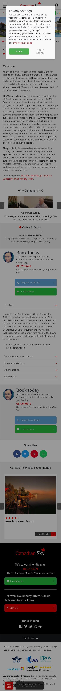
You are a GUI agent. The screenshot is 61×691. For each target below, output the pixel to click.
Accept (19, 51)
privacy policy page (22, 43)
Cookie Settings (40, 51)
